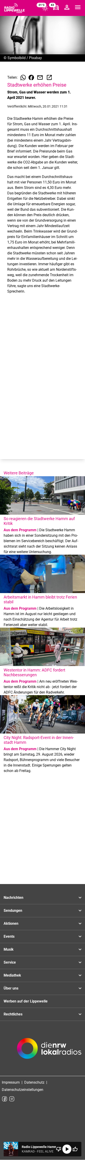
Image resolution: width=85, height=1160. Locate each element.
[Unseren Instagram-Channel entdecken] (12, 1099)
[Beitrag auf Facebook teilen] (31, 77)
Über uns (11, 988)
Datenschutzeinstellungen (22, 1089)
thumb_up (75, 1149)
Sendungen (13, 910)
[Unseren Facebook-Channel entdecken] (4, 1099)
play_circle (66, 1149)
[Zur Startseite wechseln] (14, 8)
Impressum (11, 1082)
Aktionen (11, 923)
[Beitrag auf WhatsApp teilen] (23, 77)
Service (10, 962)
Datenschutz (34, 1082)
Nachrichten (13, 897)
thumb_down (58, 1149)
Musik (9, 949)
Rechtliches (13, 1014)
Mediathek (12, 975)
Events (9, 936)
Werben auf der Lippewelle (26, 1001)
